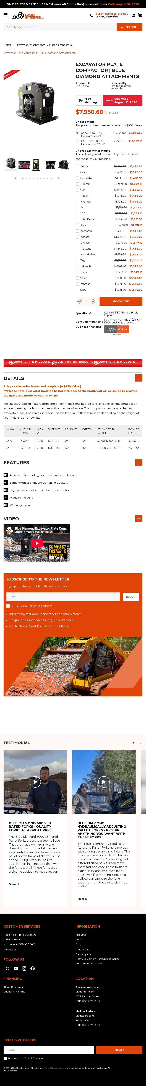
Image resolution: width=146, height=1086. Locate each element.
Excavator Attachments (30, 44)
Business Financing (14, 991)
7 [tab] (44, 178)
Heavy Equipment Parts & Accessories (97, 958)
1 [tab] (23, 178)
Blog (78, 944)
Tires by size (82, 949)
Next (58, 178)
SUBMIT (131, 596)
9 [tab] (51, 178)
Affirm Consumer (13, 987)
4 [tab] (33, 178)
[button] (133, 743)
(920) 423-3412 (27, 944)
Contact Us (10, 949)
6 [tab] (40, 178)
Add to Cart (121, 301)
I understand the (31, 606)
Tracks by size (83, 954)
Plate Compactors (60, 44)
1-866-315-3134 (20, 939)
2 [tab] (26, 178)
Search (131, 27)
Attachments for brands (89, 963)
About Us (81, 934)
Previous (15, 178)
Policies (80, 939)
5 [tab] (37, 178)
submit (119, 1050)
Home (8, 44)
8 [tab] (47, 178)
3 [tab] (30, 178)
